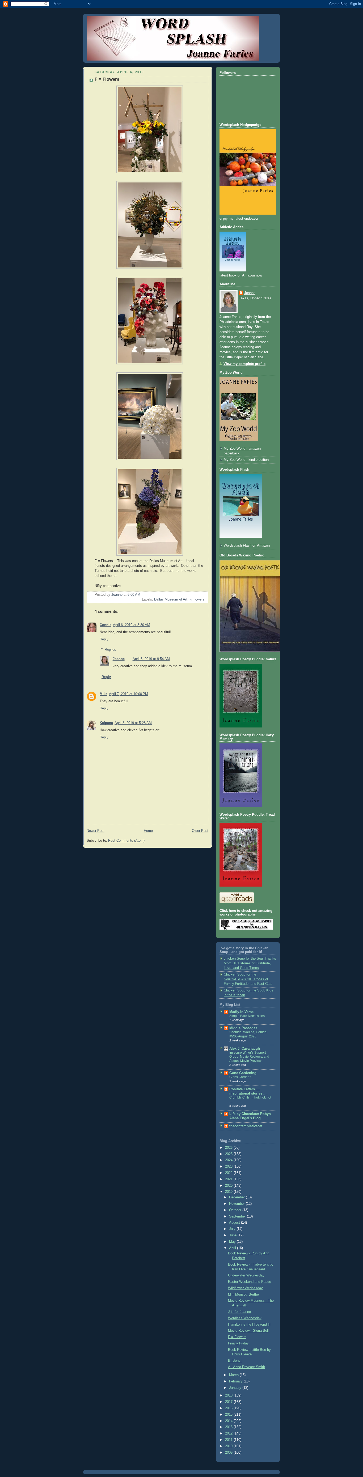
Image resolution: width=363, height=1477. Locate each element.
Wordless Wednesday (244, 1318)
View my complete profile (244, 364)
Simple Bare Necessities (247, 1016)
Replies (110, 649)
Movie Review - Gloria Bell (248, 1331)
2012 (229, 1433)
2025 (229, 1154)
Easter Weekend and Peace (249, 1282)
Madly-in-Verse (241, 1012)
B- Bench (235, 1361)
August (235, 1222)
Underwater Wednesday (246, 1275)
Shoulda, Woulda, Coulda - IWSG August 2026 (248, 1034)
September (238, 1216)
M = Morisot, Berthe (243, 1294)
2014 (229, 1421)
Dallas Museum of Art (170, 599)
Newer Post (95, 831)
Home (148, 831)
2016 (229, 1408)
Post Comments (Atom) (126, 840)
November (237, 1204)
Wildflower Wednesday (245, 1288)
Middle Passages (243, 1028)
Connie (105, 625)
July (233, 1229)
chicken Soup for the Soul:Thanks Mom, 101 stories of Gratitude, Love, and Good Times (250, 963)
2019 (229, 1192)
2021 (229, 1179)
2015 (229, 1414)
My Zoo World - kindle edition (246, 460)
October (235, 1210)
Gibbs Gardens (240, 1077)
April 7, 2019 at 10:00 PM (128, 694)
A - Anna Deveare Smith (246, 1367)
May (233, 1242)
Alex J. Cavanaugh (244, 1048)
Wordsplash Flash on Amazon (247, 545)
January (235, 1388)
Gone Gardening (242, 1073)
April (233, 1248)
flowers (198, 599)
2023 (229, 1166)
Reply (104, 639)
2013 (229, 1427)
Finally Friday (238, 1343)
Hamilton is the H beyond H (249, 1324)
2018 (229, 1395)
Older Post (200, 831)
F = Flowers (237, 1337)
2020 (229, 1185)
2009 (229, 1452)
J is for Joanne (239, 1312)
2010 (229, 1446)
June (233, 1235)
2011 (229, 1440)
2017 (229, 1402)
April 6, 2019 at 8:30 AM (131, 625)
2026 (229, 1148)
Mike (103, 694)
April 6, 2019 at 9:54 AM (151, 659)
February (236, 1381)
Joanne (119, 659)
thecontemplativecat (245, 1126)
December (237, 1197)
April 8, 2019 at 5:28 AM (133, 723)
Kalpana (106, 723)
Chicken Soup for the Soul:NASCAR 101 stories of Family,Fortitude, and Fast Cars (248, 979)
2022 (229, 1173)
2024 (229, 1160)
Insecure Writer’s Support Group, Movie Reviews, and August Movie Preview (249, 1057)
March (234, 1375)
